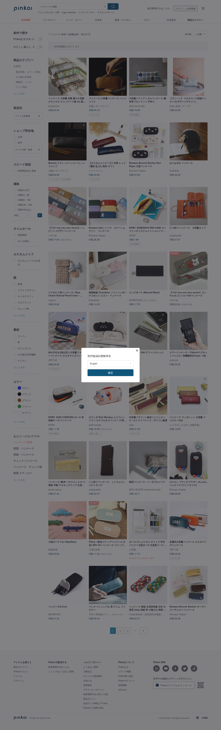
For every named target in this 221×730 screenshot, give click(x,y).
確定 (110, 372)
